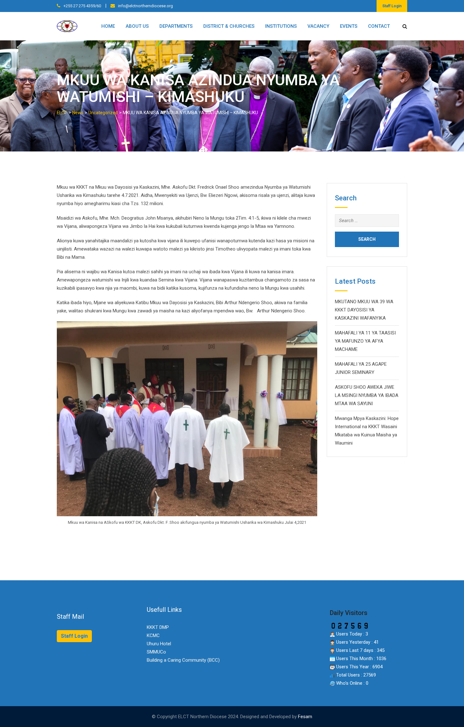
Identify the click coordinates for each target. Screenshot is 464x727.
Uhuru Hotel (159, 644)
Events (348, 26)
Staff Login (392, 6)
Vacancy (318, 26)
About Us (137, 26)
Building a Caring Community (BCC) (183, 660)
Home (108, 26)
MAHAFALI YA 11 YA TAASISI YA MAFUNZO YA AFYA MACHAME (365, 341)
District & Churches (228, 26)
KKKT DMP (158, 627)
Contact (379, 26)
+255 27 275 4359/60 (82, 5)
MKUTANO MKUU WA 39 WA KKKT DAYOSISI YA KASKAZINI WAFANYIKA (364, 310)
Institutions (281, 26)
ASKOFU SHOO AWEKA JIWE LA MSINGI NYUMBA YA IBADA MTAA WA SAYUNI (366, 395)
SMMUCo (156, 652)
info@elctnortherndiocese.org (145, 5)
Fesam (305, 716)
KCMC (153, 635)
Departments (176, 26)
